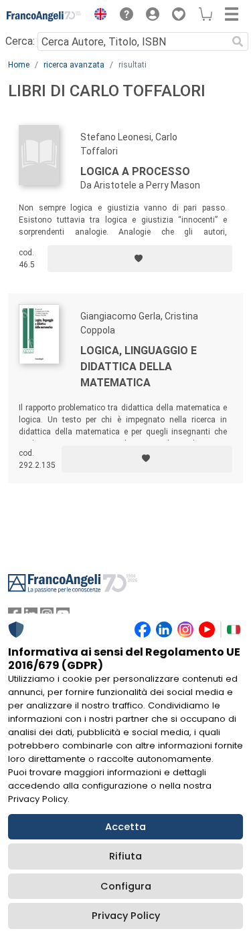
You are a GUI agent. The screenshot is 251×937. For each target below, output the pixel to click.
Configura (125, 886)
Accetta (125, 826)
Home (18, 65)
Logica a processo (135, 171)
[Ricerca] (237, 41)
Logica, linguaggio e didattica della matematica (138, 366)
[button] (97, 16)
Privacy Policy (126, 915)
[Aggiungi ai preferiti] (140, 258)
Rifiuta (125, 856)
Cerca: (20, 41)
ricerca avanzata (74, 65)
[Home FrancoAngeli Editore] (44, 16)
